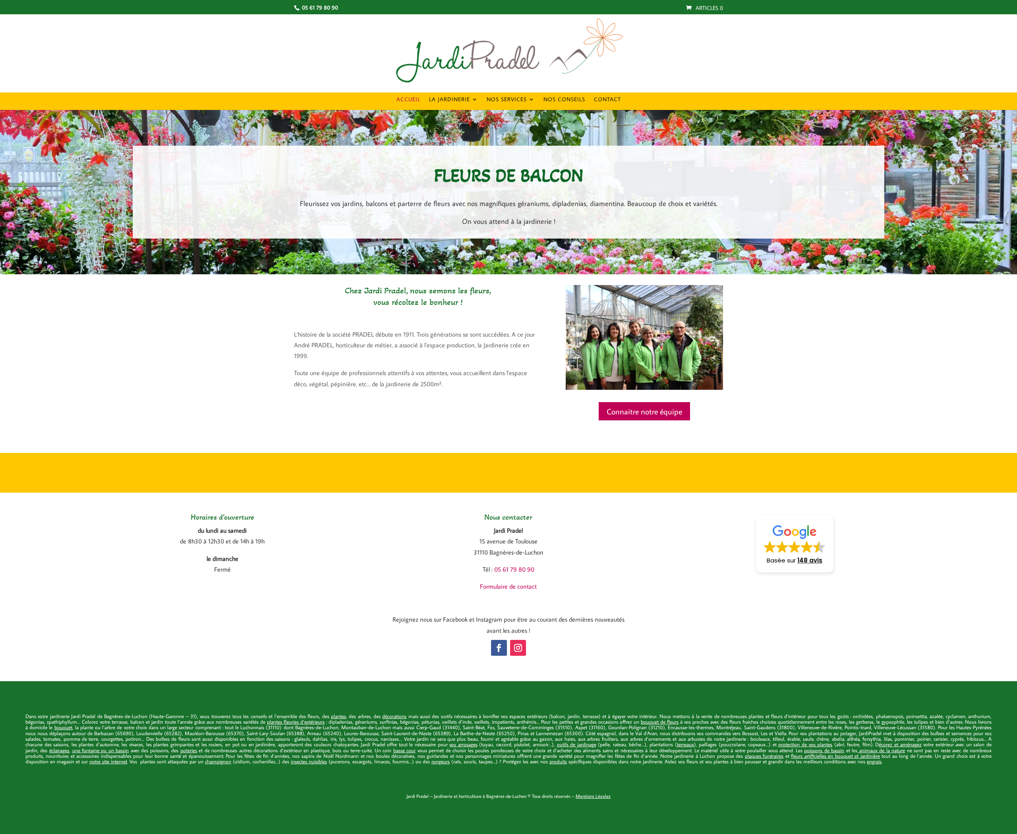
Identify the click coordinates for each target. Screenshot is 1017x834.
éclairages (59, 750)
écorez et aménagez (900, 744)
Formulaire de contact (508, 586)
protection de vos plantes (805, 744)
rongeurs (440, 761)
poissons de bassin (824, 750)
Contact (607, 99)
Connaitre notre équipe (644, 411)
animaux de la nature (881, 750)
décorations (394, 716)
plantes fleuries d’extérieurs (296, 721)
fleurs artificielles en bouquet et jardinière (835, 756)
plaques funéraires (764, 756)
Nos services (507, 99)
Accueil (408, 99)
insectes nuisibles (309, 761)
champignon (218, 761)
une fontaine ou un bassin (100, 750)
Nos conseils (564, 99)
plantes (338, 716)
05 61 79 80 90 (514, 569)
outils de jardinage (576, 744)
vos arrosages (463, 744)
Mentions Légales (593, 796)
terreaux (685, 744)
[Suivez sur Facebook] (499, 648)
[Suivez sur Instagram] (518, 648)
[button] (794, 543)
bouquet (63, 727)
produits (558, 761)
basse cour (404, 750)
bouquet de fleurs (660, 721)
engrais (874, 761)
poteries (188, 750)
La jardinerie (449, 99)
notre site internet (108, 761)
